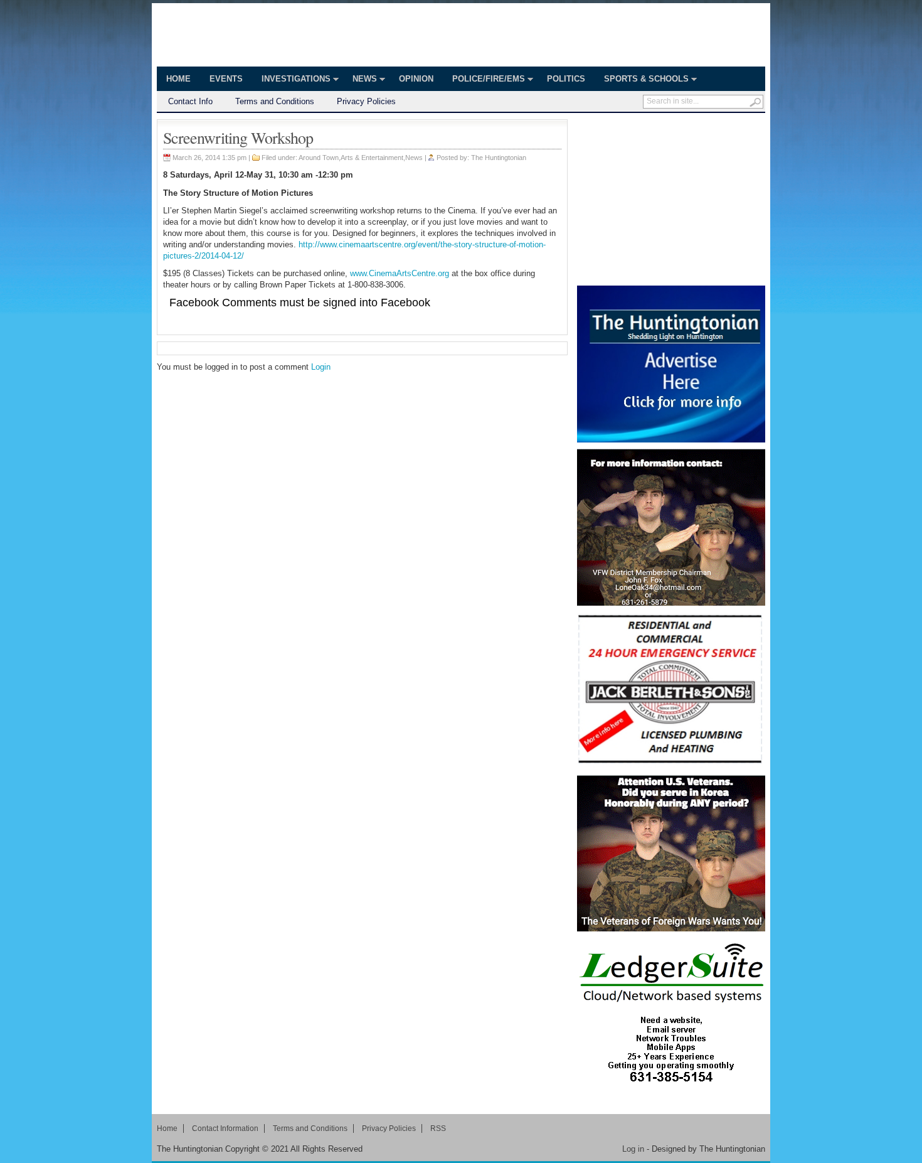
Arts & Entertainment (372, 157)
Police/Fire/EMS (484, 80)
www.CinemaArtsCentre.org (399, 273)
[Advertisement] (671, 197)
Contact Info (190, 101)
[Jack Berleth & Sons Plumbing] (671, 690)
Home (178, 78)
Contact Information (225, 1128)
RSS (438, 1128)
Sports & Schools (642, 80)
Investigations (291, 80)
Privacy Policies (366, 101)
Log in (633, 1149)
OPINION (416, 78)
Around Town (319, 157)
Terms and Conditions (274, 101)
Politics (566, 78)
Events (226, 78)
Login (321, 367)
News (360, 80)
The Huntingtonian (267, 36)
